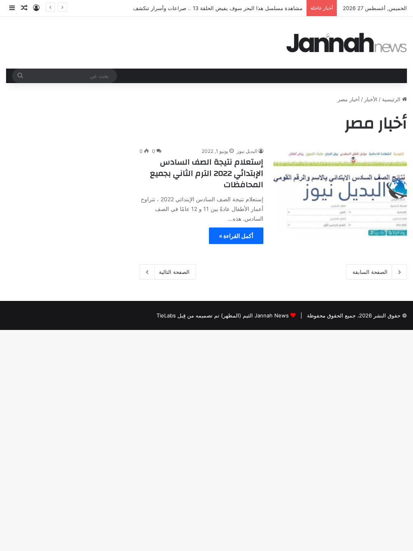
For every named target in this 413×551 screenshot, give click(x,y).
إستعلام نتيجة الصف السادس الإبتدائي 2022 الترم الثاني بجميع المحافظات (206, 173)
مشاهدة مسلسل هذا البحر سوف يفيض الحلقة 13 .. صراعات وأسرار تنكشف (217, 8)
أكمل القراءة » (236, 235)
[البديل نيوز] (346, 42)
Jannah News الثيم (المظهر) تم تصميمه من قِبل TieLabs (222, 315)
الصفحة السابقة (370, 272)
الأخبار (371, 99)
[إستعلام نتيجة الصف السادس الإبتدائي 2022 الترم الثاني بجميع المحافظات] (340, 193)
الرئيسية (392, 99)
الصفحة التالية (174, 272)
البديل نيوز (247, 151)
